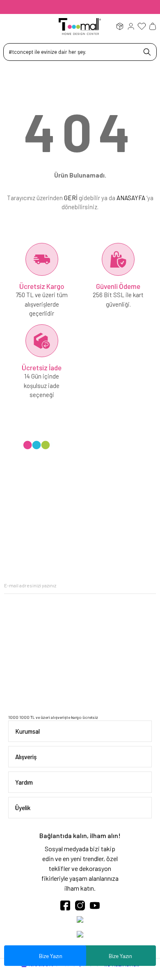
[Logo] (80, 25)
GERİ (71, 197)
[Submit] (150, 585)
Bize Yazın (120, 955)
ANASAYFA (131, 197)
